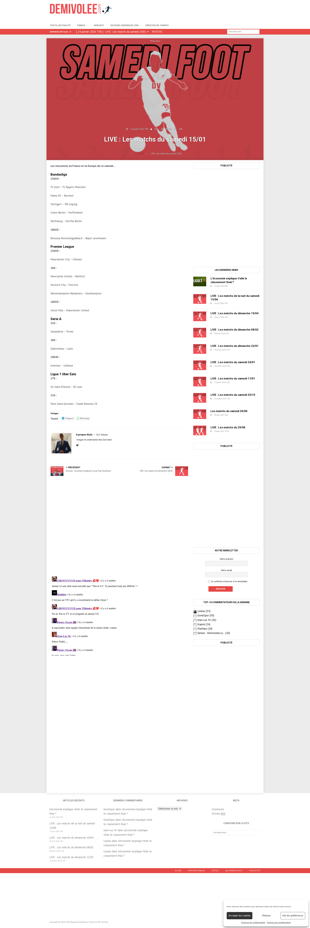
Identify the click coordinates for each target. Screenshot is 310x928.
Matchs (169, 129)
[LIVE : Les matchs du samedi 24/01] (199, 365)
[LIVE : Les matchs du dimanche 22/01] (199, 349)
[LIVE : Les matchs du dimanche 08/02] (199, 332)
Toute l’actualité (60, 25)
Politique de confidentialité (253, 922)
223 (237, 350)
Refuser (266, 915)
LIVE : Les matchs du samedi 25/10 (233, 394)
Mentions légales (196, 870)
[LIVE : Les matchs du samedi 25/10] (199, 398)
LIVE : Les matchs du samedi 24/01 (233, 362)
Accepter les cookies (239, 915)
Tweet (54, 418)
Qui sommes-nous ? (234, 870)
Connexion (218, 809)
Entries (218, 813)
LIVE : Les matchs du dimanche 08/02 (234, 329)
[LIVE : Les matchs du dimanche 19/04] (199, 316)
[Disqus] (119, 528)
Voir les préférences (292, 915)
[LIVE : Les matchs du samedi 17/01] (199, 381)
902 (235, 303)
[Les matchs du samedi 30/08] (199, 414)
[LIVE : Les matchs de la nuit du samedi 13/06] (199, 299)
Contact (215, 870)
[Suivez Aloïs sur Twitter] (78, 445)
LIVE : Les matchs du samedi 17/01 (233, 378)
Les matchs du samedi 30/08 (229, 411)
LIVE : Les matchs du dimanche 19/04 (234, 313)
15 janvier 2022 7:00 (139, 129)
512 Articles (102, 434)
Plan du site (254, 870)
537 (235, 317)
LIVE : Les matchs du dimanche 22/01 (234, 345)
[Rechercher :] (243, 31)
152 (237, 382)
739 (236, 333)
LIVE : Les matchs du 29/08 (228, 427)
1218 (236, 415)
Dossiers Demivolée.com (124, 25)
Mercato (99, 25)
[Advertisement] (201, 10)
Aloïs (156, 129)
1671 (238, 399)
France (81, 25)
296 (180, 129)
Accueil (178, 870)
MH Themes (103, 922)
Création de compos (157, 25)
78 (236, 431)
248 (235, 286)
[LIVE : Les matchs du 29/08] (199, 430)
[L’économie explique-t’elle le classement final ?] (199, 281)
